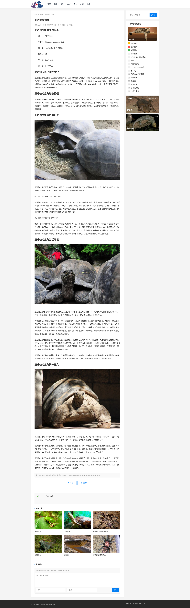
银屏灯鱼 (134, 84)
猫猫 (55, 4)
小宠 (82, 4)
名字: (39, 590)
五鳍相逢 (134, 43)
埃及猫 (133, 81)
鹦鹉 (136, 603)
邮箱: (70, 590)
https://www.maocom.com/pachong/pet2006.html (84, 475)
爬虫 (75, 4)
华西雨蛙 (38, 531)
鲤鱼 (140, 603)
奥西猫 (131, 39)
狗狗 (62, 4)
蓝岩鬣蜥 (38, 555)
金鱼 (144, 603)
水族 (68, 4)
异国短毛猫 (135, 64)
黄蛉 (132, 60)
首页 (49, 4)
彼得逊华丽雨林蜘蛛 (100, 531)
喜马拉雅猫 (135, 88)
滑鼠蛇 (66, 555)
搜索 (153, 15)
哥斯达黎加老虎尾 (99, 555)
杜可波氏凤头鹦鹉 (137, 67)
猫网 (36, 15)
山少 (40, 25)
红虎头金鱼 (135, 91)
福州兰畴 (134, 47)
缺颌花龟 (67, 531)
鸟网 (88, 4)
